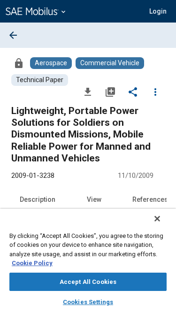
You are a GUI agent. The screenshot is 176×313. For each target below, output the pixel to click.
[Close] (157, 218)
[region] (88, 261)
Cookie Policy (32, 263)
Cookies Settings (88, 301)
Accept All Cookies (88, 281)
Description (37, 199)
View (94, 199)
